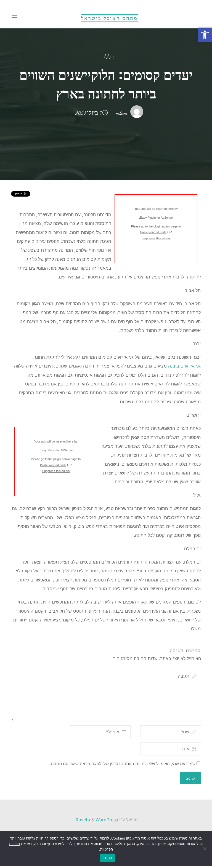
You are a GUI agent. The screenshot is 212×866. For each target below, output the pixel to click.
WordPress (107, 819)
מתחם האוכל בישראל (109, 18)
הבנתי (107, 858)
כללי (109, 58)
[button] (205, 35)
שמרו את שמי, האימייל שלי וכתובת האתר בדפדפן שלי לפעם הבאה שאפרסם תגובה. (122, 763)
